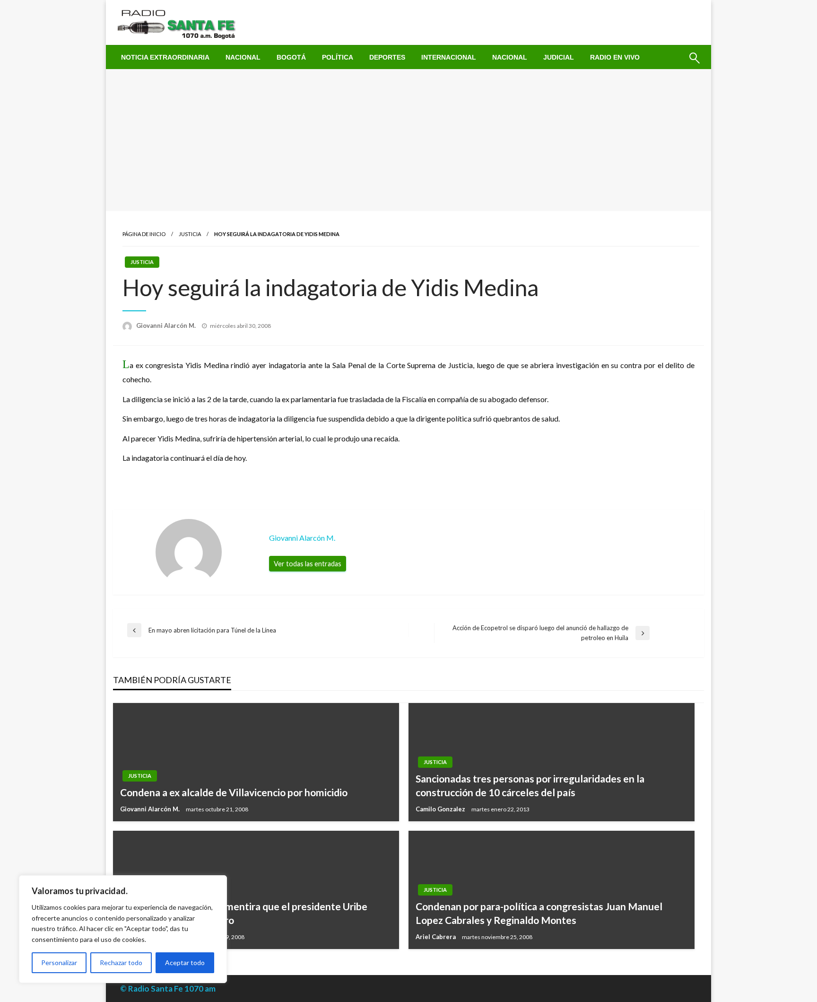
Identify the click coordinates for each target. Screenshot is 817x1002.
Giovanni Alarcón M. (166, 325)
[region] (123, 929)
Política (337, 57)
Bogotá (291, 57)
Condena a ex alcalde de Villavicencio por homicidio (234, 792)
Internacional (448, 57)
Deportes (387, 57)
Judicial (558, 57)
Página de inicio (143, 234)
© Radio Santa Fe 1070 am (168, 988)
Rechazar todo (121, 962)
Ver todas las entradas (307, 564)
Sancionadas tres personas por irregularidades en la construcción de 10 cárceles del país (530, 785)
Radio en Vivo (615, 57)
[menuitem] (165, 57)
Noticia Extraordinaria (165, 57)
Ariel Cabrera (436, 936)
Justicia (190, 234)
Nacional (243, 57)
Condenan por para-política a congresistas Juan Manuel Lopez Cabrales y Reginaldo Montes (539, 913)
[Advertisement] (408, 140)
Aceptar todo (185, 962)
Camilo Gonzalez (441, 809)
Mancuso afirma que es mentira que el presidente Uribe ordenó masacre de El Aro (243, 913)
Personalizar (59, 962)
